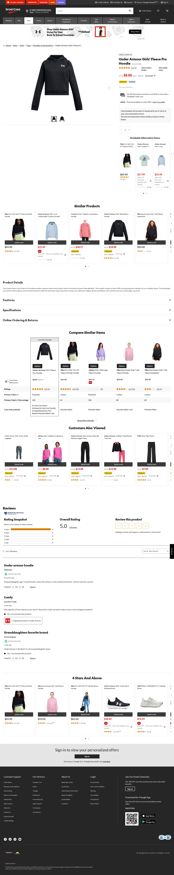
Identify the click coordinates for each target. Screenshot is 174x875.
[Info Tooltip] (154, 75)
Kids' (15, 45)
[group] (52, 251)
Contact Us (7, 812)
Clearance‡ (123, 82)
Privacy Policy (94, 782)
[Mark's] (52, 2)
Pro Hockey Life (38, 799)
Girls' (22, 45)
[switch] (8, 381)
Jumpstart (65, 804)
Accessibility (94, 795)
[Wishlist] (158, 11)
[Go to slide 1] (54, 119)
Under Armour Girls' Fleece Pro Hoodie (143, 61)
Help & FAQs (8, 799)
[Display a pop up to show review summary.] (54, 723)
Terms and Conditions (97, 787)
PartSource (36, 795)
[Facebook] (5, 839)
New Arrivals (147, 20)
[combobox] (157, 551)
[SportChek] (43, 2)
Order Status (146, 11)
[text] (127, 178)
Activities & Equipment (66, 20)
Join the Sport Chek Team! (70, 791)
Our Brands (65, 787)
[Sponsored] (87, 31)
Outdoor (84, 21)
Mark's (35, 787)
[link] (128, 67)
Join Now (106, 762)
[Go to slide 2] (62, 119)
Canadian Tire (37, 782)
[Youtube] (19, 839)
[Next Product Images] (109, 88)
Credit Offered (103, 2)
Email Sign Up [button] (118, 2)
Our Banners (37, 812)
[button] (130, 10)
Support (130, 2)
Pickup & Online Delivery (12, 787)
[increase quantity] (129, 130)
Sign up (130, 789)
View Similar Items (163, 69)
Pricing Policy (94, 799)
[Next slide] (171, 154)
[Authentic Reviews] (14, 513)
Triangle (35, 791)
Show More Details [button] (85, 420)
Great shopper (10, 637)
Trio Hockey (36, 808)
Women (8, 21)
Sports (49, 21)
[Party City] (61, 2)
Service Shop (8, 791)
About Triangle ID (67, 795)
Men (19, 21)
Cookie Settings (9, 821)
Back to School (163, 20)
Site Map (93, 791)
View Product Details (146, 69)
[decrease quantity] (121, 130)
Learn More (130, 808)
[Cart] (167, 11)
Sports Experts (37, 804)
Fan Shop (96, 20)
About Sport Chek (67, 782)
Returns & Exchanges (10, 795)
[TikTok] (10, 839)
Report (33, 587)
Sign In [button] (165, 2)
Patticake (8, 570)
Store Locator (8, 804)
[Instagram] (14, 839)
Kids (28, 21)
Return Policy (94, 804)
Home (8, 45)
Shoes (39, 21)
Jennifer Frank (10, 602)
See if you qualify (159, 102)
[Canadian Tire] (32, 2)
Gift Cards (7, 808)
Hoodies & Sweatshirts (43, 45)
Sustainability (66, 799)
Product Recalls (9, 816)
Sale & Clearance (131, 20)
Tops (28, 45)
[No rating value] (94, 389)
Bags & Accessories (112, 20)
